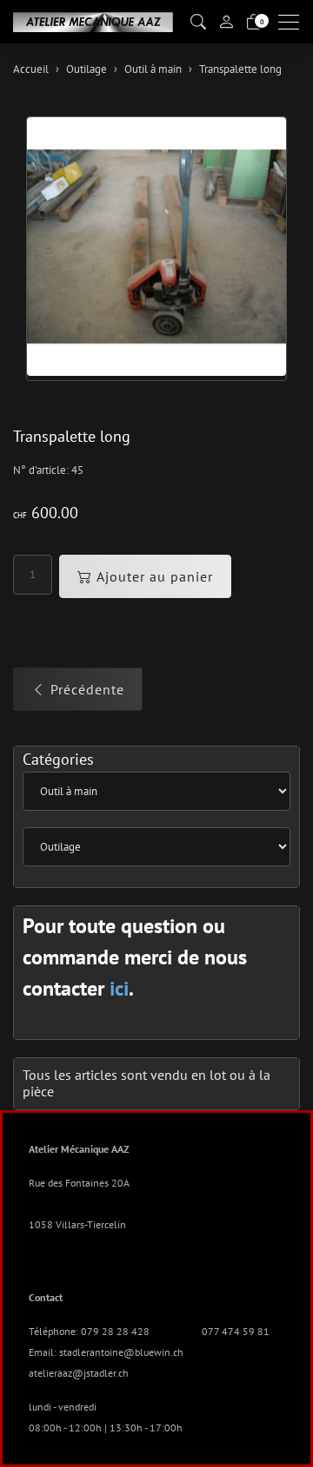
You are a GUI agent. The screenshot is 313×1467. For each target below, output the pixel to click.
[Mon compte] (226, 21)
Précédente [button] (87, 689)
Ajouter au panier (155, 576)
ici (119, 988)
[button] (198, 22)
